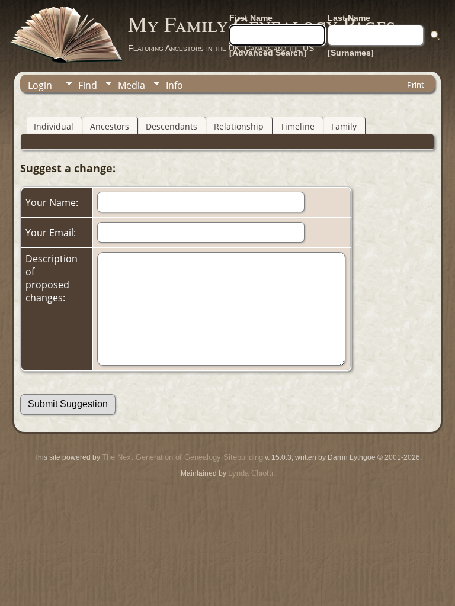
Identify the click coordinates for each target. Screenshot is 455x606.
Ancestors (109, 126)
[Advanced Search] (267, 52)
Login (40, 85)
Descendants (171, 126)
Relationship (239, 126)
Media (131, 85)
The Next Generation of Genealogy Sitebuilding (182, 457)
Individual (53, 126)
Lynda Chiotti (250, 473)
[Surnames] (351, 52)
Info (174, 85)
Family (344, 126)
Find (87, 85)
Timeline (297, 126)
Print (415, 84)
